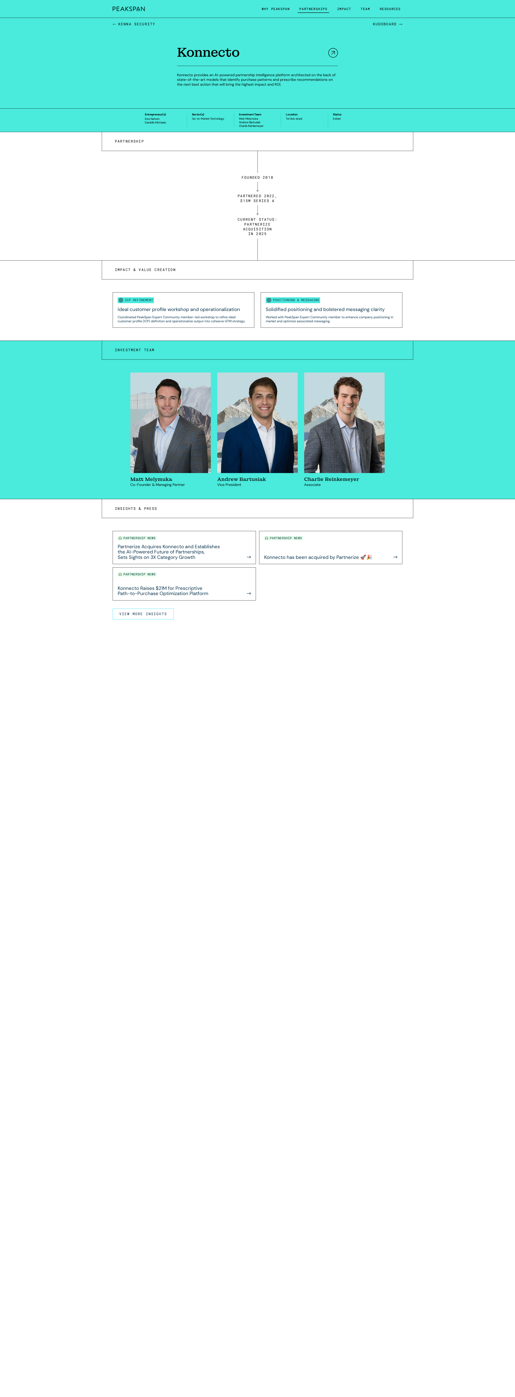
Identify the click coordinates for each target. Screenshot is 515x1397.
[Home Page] (129, 9)
